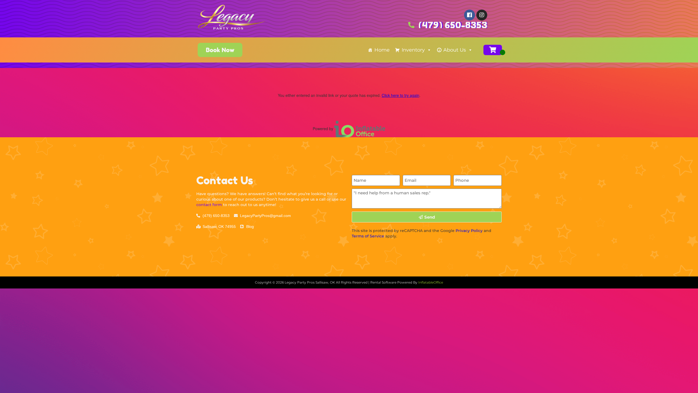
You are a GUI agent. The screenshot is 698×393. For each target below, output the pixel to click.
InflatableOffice (430, 282)
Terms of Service (368, 236)
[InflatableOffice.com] (360, 128)
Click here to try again (400, 95)
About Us (454, 50)
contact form (209, 204)
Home (382, 50)
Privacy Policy (469, 230)
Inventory (413, 50)
